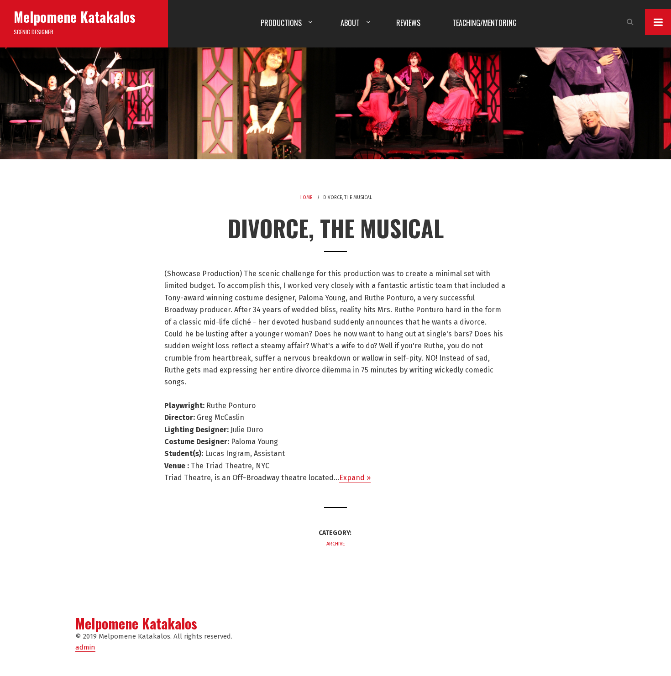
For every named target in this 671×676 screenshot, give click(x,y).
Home (305, 197)
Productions (281, 22)
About (350, 22)
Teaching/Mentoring (484, 22)
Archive (335, 544)
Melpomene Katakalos (75, 16)
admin (85, 647)
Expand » (355, 477)
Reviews (408, 22)
